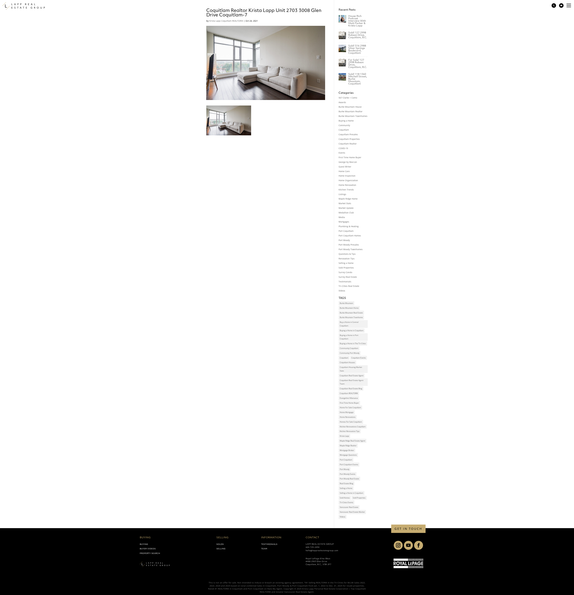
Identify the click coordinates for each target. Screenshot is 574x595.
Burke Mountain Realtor (350, 111)
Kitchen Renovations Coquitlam (352, 426)
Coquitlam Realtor (348, 143)
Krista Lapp (344, 436)
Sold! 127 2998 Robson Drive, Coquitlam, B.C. (357, 35)
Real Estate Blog (346, 483)
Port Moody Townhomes (351, 249)
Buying (144, 544)
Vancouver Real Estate (349, 507)
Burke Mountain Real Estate (351, 312)
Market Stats (345, 203)
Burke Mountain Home (349, 308)
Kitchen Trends (346, 189)
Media (342, 217)
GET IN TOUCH (408, 529)
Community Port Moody (349, 353)
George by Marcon (348, 162)
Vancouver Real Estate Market (352, 512)
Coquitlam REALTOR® (349, 393)
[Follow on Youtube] (408, 545)
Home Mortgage (347, 412)
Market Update (346, 208)
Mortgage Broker (347, 450)
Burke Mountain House (350, 106)
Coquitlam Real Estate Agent (351, 375)
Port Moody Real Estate (349, 478)
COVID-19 (343, 148)
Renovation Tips (347, 258)
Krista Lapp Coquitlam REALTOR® (226, 20)
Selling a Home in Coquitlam (351, 493)
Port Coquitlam (346, 231)
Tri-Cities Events (346, 502)
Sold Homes (345, 498)
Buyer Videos (148, 549)
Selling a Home (346, 263)
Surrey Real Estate (348, 276)
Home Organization (348, 180)
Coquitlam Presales (348, 134)
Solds (220, 544)
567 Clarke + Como (348, 97)
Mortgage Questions (348, 455)
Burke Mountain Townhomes (353, 116)
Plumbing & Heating (349, 226)
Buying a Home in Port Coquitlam (349, 337)
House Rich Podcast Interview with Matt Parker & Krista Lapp (357, 21)
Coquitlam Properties (349, 139)
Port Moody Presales (349, 244)
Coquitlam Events (358, 358)
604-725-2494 (312, 547)
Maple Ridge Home (348, 198)
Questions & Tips (347, 254)
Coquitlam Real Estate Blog (351, 388)
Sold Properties (346, 267)
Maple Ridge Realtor (348, 445)
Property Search (150, 553)
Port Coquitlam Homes (350, 235)
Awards (342, 102)
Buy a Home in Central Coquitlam (349, 324)
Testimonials (345, 281)
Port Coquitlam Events (349, 464)
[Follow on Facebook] (418, 545)
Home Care (344, 171)
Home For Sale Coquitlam (350, 407)
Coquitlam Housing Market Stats (351, 369)
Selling (221, 549)
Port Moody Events (347, 474)
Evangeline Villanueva (349, 398)
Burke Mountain (346, 303)
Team (264, 549)
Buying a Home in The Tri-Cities (353, 343)
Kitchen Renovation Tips (349, 431)
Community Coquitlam (349, 348)
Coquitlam (344, 129)
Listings (342, 194)
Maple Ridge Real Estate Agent (352, 440)
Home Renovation (347, 185)
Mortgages (344, 221)
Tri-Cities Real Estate (349, 286)
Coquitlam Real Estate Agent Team (351, 382)
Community (344, 125)
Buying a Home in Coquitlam (351, 330)
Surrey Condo (345, 272)
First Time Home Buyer (350, 157)
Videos (342, 290)
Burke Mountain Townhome (351, 317)
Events (342, 152)
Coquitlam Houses (347, 362)
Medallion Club (346, 212)
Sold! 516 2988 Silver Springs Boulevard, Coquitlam (357, 49)
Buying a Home (346, 120)
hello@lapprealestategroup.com (322, 551)
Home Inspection (347, 175)
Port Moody (344, 240)
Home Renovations (347, 417)
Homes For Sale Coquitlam (351, 422)
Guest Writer (345, 166)
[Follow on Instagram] (398, 545)
